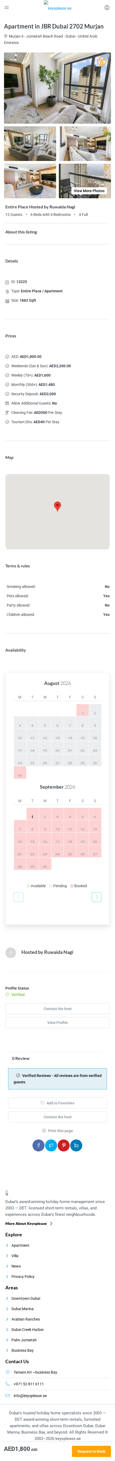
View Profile (57, 1022)
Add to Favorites (60, 1103)
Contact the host (58, 1009)
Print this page (60, 1131)
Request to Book (91, 1451)
